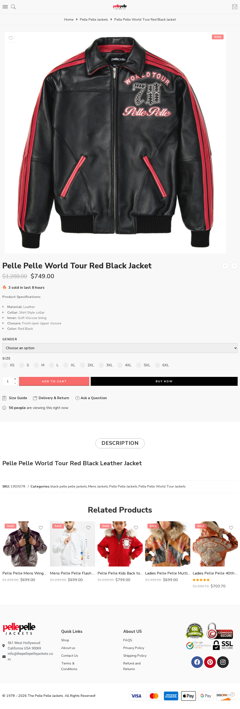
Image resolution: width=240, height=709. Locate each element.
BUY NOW (164, 381)
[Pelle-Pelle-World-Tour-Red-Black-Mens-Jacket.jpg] (115, 142)
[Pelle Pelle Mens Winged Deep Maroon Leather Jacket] (25, 543)
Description (120, 443)
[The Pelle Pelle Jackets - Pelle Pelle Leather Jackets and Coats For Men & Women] (120, 7)
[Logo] (19, 628)
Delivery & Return (53, 398)
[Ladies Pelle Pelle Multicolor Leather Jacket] (167, 543)
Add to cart (54, 381)
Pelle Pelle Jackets (94, 19)
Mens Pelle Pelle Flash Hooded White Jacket (72, 573)
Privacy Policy (133, 647)
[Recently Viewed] (232, 694)
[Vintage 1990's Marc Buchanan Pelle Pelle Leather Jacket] (225, 266)
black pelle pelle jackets (69, 486)
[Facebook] (197, 662)
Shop (65, 640)
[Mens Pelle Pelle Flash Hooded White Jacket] (72, 543)
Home (69, 19)
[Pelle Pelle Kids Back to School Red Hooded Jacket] (120, 543)
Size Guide (17, 398)
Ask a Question (93, 398)
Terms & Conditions (69, 666)
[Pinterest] (210, 662)
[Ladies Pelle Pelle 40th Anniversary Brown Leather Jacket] (215, 543)
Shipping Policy (134, 655)
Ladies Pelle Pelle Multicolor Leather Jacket (167, 573)
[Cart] (235, 7)
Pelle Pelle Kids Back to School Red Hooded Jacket (120, 573)
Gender (9, 339)
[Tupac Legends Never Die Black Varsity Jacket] (234, 266)
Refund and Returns (132, 666)
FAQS (127, 640)
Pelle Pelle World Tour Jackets (162, 486)
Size (6, 358)
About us (68, 647)
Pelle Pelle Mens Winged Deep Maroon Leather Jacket (25, 573)
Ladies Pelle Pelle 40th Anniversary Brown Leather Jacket (215, 573)
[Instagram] (223, 662)
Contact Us (69, 655)
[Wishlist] (11, 38)
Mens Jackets (98, 486)
